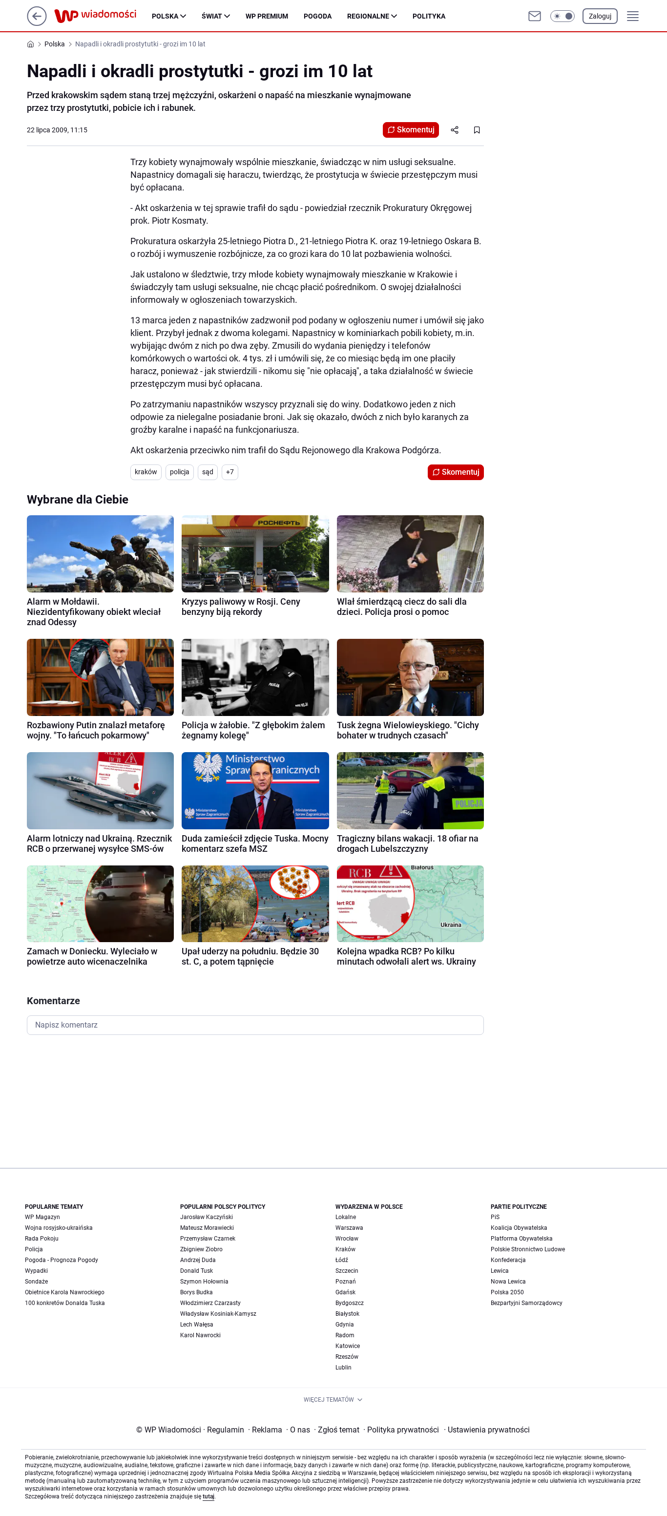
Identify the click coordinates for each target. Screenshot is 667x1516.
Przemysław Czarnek (207, 1238)
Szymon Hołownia (204, 1281)
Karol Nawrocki (200, 1335)
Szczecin (346, 1270)
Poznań (345, 1281)
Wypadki (36, 1270)
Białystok (347, 1313)
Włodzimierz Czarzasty (210, 1303)
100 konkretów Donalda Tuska (65, 1303)
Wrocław (346, 1238)
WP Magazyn (42, 1217)
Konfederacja (508, 1260)
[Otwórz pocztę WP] (534, 16)
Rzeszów (346, 1356)
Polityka (429, 16)
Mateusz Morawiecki (207, 1227)
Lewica (500, 1270)
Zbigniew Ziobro (201, 1249)
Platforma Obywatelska (522, 1238)
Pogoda (318, 16)
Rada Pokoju (42, 1238)
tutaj (208, 1496)
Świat (212, 16)
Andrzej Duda (198, 1260)
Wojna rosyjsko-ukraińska (59, 1227)
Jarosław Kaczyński (206, 1217)
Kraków (345, 1249)
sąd (207, 472)
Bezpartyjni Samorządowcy (527, 1303)
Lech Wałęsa (196, 1324)
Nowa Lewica (508, 1281)
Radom (344, 1335)
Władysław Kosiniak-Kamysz (218, 1313)
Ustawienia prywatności (487, 1429)
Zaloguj (600, 16)
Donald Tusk (196, 1270)
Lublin (343, 1367)
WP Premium (267, 16)
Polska (165, 16)
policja (179, 472)
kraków (146, 472)
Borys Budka (196, 1292)
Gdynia (344, 1324)
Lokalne (345, 1217)
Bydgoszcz (349, 1303)
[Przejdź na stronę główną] (37, 23)
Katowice (347, 1346)
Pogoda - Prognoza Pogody (61, 1260)
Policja (34, 1249)
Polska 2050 (507, 1292)
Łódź (341, 1260)
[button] (562, 16)
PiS (495, 1217)
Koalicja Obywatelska (519, 1227)
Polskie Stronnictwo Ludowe (528, 1249)
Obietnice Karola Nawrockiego (64, 1292)
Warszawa (349, 1227)
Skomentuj (416, 129)
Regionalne (368, 16)
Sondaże (36, 1281)
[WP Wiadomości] (103, 16)
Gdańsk (345, 1292)
